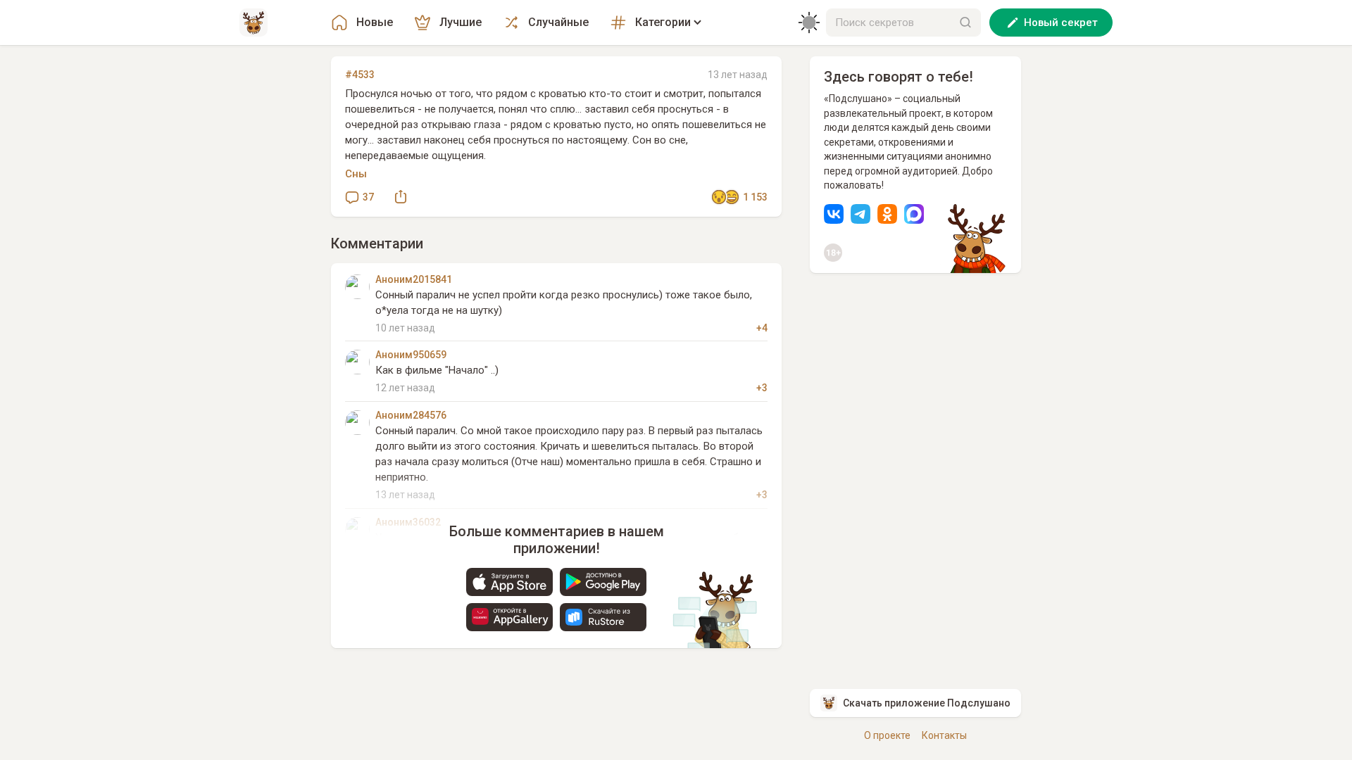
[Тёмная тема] (809, 22)
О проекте (887, 735)
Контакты (944, 735)
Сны (356, 173)
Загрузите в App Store (509, 582)
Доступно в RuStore (603, 617)
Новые (374, 22)
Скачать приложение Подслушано (926, 703)
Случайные (558, 22)
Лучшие (460, 22)
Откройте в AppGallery (509, 617)
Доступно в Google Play (603, 582)
